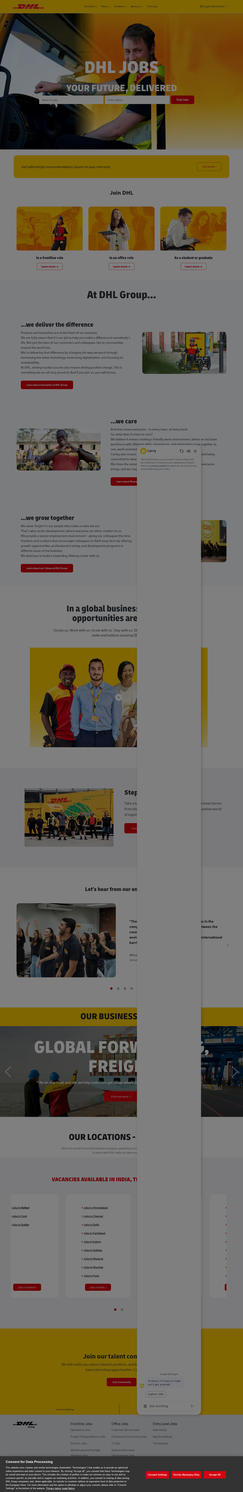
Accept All (215, 1474)
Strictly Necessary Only (186, 1474)
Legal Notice (68, 1488)
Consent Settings (157, 1474)
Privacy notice (53, 1488)
